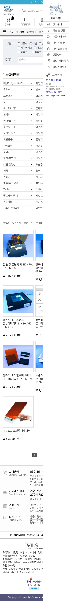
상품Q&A (57, 54)
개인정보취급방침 (17, 535)
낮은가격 (16, 222)
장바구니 (57, 24)
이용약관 (31, 535)
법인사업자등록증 (61, 60)
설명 (34, 43)
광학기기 (31, 31)
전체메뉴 (4, 31)
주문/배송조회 (60, 36)
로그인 (33, 2)
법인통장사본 (60, 66)
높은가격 (28, 222)
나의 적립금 (59, 42)
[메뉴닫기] (39, 293)
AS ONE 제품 (17, 31)
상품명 (24, 43)
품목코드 (25, 51)
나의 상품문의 (60, 48)
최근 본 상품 (59, 30)
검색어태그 (26, 47)
